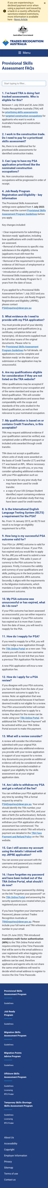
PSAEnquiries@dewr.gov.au (16, 308)
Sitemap (8, 1167)
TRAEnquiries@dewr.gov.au (16, 921)
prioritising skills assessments (21, 112)
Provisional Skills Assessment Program (15, 993)
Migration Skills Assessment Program (15, 1034)
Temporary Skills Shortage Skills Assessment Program (18, 1104)
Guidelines (8, 1003)
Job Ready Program (9, 1013)
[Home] (23, 36)
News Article (21, 19)
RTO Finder (9, 1094)
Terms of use (11, 1173)
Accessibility (10, 1143)
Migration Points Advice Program (13, 1055)
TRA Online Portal (15, 648)
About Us (9, 1137)
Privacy (8, 1161)
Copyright (9, 1149)
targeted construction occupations (23, 115)
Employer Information (15, 1155)
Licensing (8, 1090)
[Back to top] (42, 1182)
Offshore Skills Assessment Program (15, 1075)
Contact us (10, 1179)
